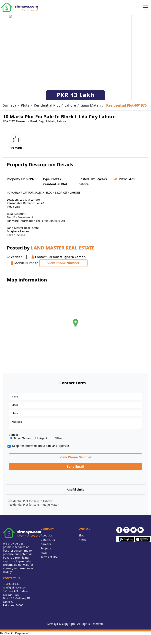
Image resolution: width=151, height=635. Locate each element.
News (82, 540)
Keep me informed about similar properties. (41, 446)
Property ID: (16, 179)
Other (59, 438)
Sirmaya (9, 105)
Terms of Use (49, 557)
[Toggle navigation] (145, 7)
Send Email (75, 466)
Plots (25, 105)
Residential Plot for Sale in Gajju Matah (33, 504)
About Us (47, 535)
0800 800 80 (12, 584)
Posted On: (86, 179)
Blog (81, 535)
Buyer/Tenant (23, 438)
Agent (43, 438)
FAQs (44, 553)
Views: (123, 179)
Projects (46, 548)
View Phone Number (63, 263)
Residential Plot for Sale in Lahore (30, 501)
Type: (47, 179)
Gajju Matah (90, 105)
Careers (46, 544)
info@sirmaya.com (16, 587)
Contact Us (48, 540)
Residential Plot (47, 105)
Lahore (70, 105)
